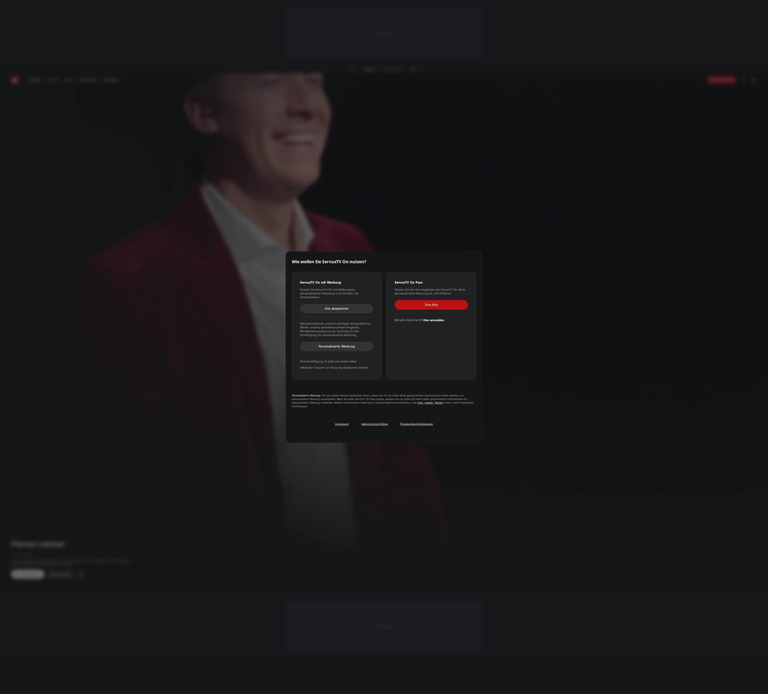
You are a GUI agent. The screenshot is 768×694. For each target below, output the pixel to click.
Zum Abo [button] (431, 304)
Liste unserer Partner (430, 402)
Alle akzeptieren (337, 308)
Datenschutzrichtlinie (374, 424)
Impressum (342, 424)
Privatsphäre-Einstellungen (416, 424)
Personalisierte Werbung (337, 346)
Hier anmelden (433, 320)
